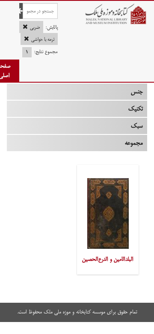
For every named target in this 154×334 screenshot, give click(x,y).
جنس (137, 91)
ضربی (35, 27)
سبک (137, 126)
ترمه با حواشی (42, 39)
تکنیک (135, 109)
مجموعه (134, 143)
